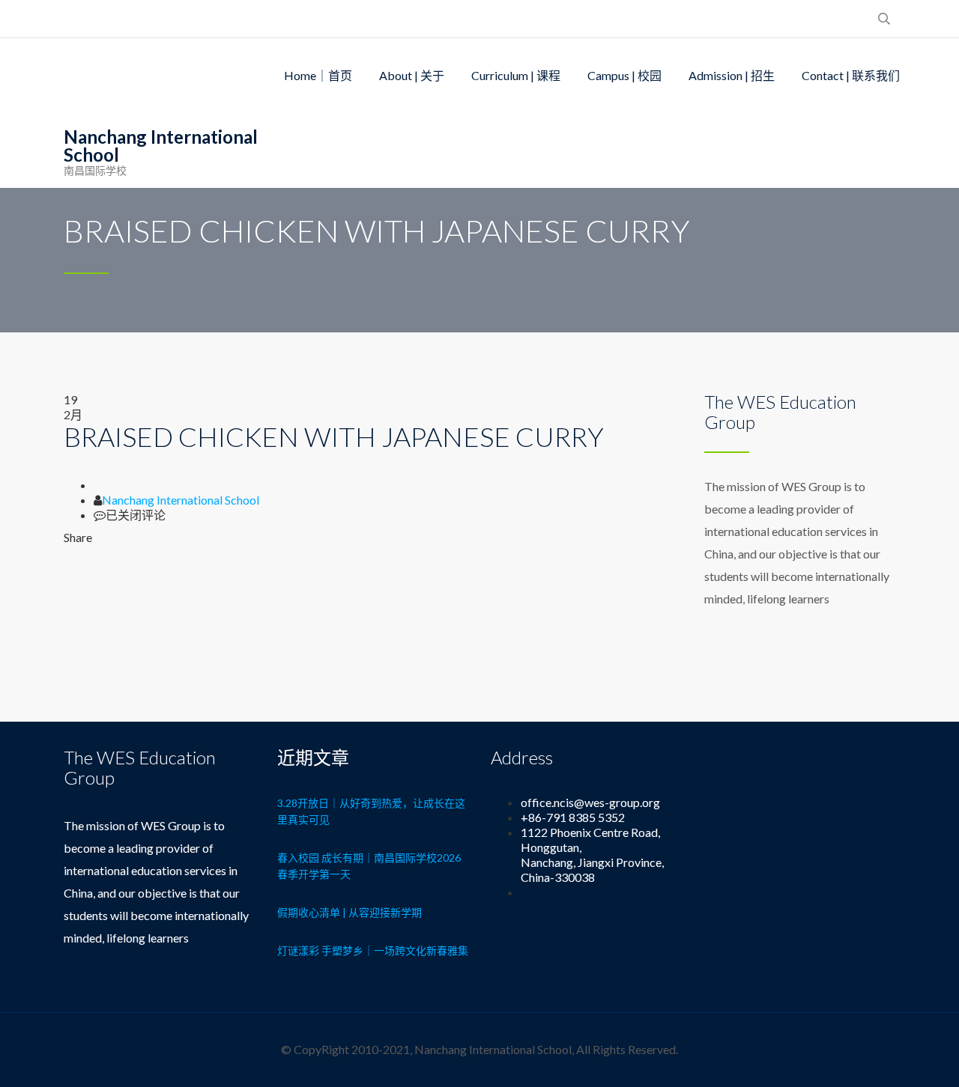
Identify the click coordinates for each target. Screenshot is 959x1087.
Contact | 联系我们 (851, 75)
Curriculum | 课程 (515, 75)
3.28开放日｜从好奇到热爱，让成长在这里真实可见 (371, 811)
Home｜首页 (318, 75)
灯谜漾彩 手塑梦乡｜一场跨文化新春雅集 (372, 950)
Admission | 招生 (732, 75)
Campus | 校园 (624, 75)
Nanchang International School (180, 500)
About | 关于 (411, 75)
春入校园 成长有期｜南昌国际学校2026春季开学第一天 (369, 865)
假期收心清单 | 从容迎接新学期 (349, 912)
